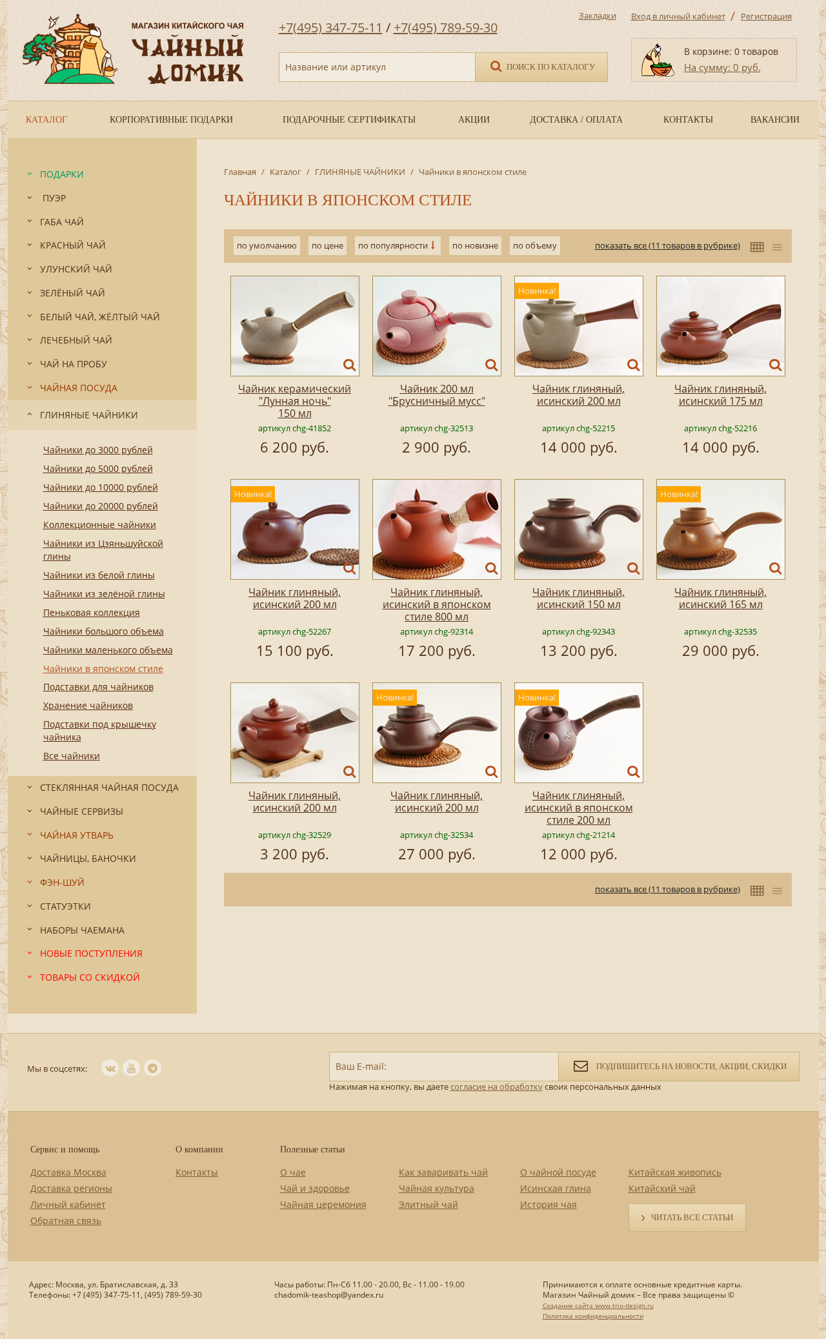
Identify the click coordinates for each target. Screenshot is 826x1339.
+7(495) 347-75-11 (331, 27)
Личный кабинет (68, 1204)
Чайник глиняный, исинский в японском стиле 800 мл (437, 604)
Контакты (197, 1172)
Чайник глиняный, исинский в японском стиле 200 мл (579, 807)
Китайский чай (662, 1188)
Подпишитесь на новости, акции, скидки (690, 1066)
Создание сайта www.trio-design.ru (598, 1305)
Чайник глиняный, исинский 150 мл (578, 598)
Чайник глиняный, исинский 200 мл (578, 395)
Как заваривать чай (443, 1172)
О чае (293, 1172)
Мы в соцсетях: (57, 1068)
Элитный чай (428, 1204)
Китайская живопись (675, 1172)
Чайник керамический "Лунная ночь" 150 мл (294, 401)
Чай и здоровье (315, 1188)
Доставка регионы (71, 1188)
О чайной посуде (558, 1172)
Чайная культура (436, 1188)
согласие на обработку (496, 1086)
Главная (240, 172)
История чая (548, 1204)
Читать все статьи (692, 1217)
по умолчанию (267, 245)
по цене (327, 245)
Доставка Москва (68, 1172)
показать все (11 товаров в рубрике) (667, 245)
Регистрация (766, 16)
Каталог (285, 172)
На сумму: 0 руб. (722, 67)
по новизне (475, 245)
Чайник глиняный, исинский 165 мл (720, 598)
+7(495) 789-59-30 (446, 27)
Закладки (597, 15)
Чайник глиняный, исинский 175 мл (720, 395)
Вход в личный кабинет (678, 16)
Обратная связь (65, 1220)
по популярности (393, 245)
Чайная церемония (323, 1204)
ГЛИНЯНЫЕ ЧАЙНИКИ (360, 172)
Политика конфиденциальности (593, 1315)
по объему (535, 245)
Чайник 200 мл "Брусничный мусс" (436, 395)
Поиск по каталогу (550, 67)
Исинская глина (555, 1188)
